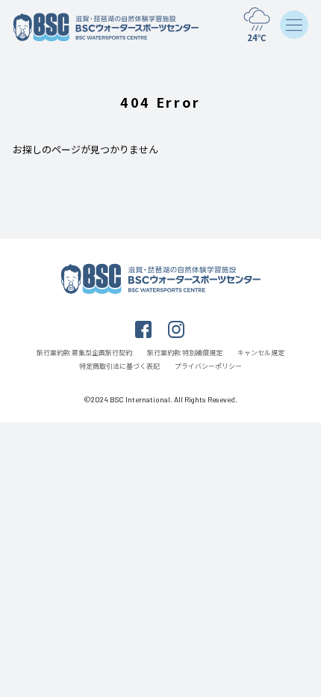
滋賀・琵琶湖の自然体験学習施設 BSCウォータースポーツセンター (106, 27)
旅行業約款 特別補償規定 (184, 352)
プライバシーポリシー (208, 366)
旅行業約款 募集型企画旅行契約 (84, 352)
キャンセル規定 (260, 352)
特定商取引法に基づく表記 (119, 366)
